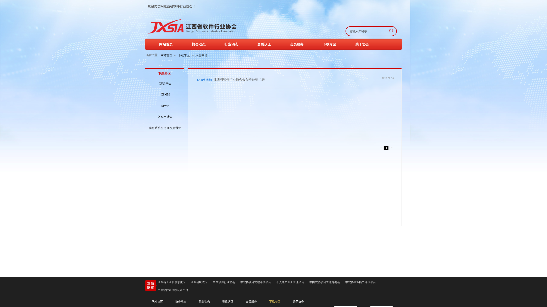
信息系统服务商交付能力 (165, 128)
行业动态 (231, 44)
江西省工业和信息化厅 (171, 282)
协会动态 (199, 44)
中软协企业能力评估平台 (360, 282)
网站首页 (166, 55)
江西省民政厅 (199, 282)
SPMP (165, 105)
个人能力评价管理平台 (290, 282)
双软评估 (165, 83)
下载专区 (184, 55)
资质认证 (264, 44)
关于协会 (362, 44)
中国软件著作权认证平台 (173, 290)
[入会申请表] (204, 79)
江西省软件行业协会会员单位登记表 (239, 79)
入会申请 (201, 55)
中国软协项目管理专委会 (324, 282)
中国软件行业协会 (224, 282)
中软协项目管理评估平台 (255, 282)
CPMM (165, 94)
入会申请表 (165, 117)
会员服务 (297, 44)
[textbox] (360, 31)
